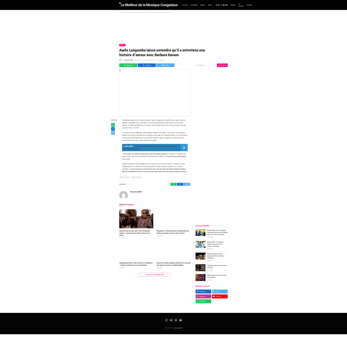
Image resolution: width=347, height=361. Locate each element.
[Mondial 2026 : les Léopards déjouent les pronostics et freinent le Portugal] (200, 244)
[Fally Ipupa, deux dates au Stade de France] (200, 267)
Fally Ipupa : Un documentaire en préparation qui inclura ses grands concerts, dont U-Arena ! (173, 232)
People (233, 5)
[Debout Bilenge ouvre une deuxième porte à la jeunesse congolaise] (200, 256)
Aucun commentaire (149, 60)
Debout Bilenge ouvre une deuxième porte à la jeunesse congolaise (215, 256)
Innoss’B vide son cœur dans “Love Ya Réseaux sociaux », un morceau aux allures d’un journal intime (134, 233)
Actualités (194, 5)
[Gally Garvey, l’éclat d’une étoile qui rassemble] (200, 277)
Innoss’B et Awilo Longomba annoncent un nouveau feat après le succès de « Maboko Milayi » (173, 264)
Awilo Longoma (124, 177)
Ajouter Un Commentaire (155, 274)
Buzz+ (210, 5)
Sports (203, 5)
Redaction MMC (129, 60)
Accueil (185, 5)
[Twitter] (113, 133)
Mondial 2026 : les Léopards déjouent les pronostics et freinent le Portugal (215, 244)
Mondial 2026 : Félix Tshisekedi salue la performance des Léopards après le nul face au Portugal (217, 232)
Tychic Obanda (178, 328)
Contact (249, 5)
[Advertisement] (173, 27)
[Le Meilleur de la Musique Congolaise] (148, 5)
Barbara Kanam (136, 177)
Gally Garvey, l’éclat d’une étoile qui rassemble (216, 276)
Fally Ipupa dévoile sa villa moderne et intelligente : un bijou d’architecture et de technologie (136, 264)
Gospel (225, 5)
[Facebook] (113, 129)
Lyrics (218, 5)
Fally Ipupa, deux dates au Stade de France (217, 266)
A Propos (241, 5)
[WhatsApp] (113, 125)
